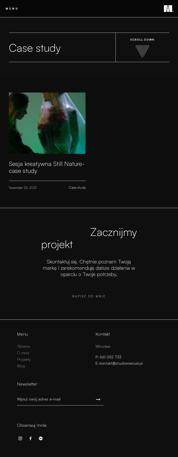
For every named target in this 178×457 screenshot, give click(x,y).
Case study (77, 187)
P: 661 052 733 (108, 357)
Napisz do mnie (89, 296)
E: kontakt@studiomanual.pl (119, 363)
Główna (23, 346)
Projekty (24, 359)
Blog (21, 365)
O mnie (23, 352)
